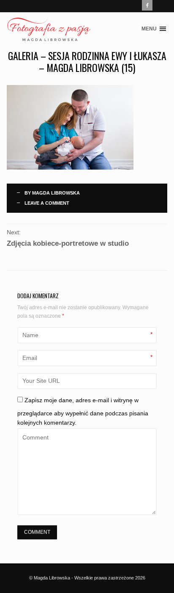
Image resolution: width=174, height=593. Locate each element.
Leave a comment (46, 203)
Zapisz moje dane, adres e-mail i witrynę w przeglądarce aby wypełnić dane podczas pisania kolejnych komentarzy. (82, 411)
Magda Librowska (56, 192)
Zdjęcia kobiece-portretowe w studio (68, 243)
